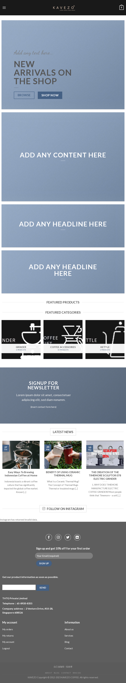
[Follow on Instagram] (58, 537)
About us (69, 629)
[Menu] (4, 7)
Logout (6, 648)
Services (69, 635)
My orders (7, 629)
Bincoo (77, 673)
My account (8, 642)
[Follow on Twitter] (68, 537)
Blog (67, 642)
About (48, 673)
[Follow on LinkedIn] (77, 537)
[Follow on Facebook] (48, 537)
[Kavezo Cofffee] (63, 7)
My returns (8, 635)
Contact (69, 648)
